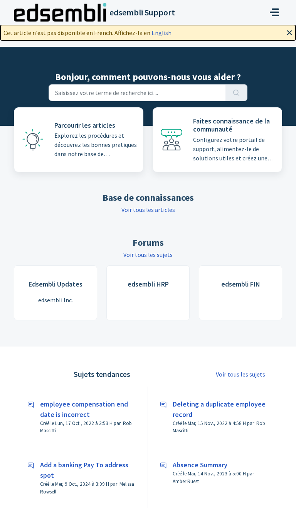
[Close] (289, 32)
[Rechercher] (236, 92)
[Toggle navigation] (274, 12)
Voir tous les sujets (148, 254)
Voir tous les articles (148, 209)
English (161, 33)
